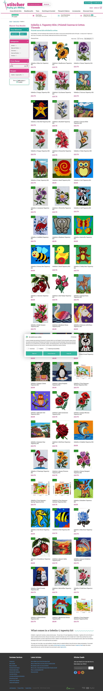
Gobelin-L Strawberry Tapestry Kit (40, 559)
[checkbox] (30, 349)
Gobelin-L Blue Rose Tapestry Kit (83, 530)
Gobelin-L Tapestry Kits (17, 74)
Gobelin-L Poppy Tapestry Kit (40, 92)
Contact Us (11, 661)
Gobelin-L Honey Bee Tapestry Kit (40, 267)
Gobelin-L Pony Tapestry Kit (40, 180)
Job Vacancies (12, 688)
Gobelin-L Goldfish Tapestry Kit (39, 237)
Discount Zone (88, 11)
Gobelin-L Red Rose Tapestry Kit (61, 442)
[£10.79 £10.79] (27, 64)
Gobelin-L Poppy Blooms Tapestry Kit (81, 413)
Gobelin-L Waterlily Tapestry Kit (61, 208)
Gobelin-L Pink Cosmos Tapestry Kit (38, 325)
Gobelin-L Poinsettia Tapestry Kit (61, 151)
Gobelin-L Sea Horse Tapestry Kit (40, 530)
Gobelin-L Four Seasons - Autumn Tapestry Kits (60, 501)
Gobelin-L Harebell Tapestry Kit (61, 122)
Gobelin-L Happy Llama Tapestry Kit (38, 384)
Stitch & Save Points (14, 669)
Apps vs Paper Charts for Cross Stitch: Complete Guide (43, 663)
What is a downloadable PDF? (37, 669)
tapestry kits (63, 647)
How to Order (12, 663)
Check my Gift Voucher (14, 680)
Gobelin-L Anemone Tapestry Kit (40, 208)
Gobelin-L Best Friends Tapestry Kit (38, 589)
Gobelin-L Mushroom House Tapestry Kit (61, 618)
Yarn (37, 11)
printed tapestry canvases (59, 645)
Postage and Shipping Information (16, 676)
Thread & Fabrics (64, 11)
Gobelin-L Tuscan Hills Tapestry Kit (81, 122)
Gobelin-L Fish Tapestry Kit (61, 529)
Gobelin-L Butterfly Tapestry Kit (83, 237)
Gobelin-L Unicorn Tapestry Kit (84, 92)
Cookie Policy (28, 688)
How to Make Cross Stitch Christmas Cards (40, 661)
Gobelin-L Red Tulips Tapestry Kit (61, 296)
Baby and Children (16, 48)
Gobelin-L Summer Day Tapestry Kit (38, 442)
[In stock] (40, 51)
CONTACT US (96, 7)
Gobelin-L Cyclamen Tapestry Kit (61, 93)
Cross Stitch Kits (15, 11)
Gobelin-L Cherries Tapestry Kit (39, 296)
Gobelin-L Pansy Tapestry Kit (83, 63)
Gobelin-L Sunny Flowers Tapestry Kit (60, 471)
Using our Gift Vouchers (14, 672)
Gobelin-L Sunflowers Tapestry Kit (62, 63)
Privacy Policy (21, 688)
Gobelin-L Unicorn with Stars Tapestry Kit (83, 325)
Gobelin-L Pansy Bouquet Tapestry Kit (82, 471)
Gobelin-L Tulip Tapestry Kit (83, 151)
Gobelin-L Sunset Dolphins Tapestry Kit (82, 559)
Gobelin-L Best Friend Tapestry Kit (83, 355)
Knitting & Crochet (48, 11)
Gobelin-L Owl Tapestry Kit (82, 180)
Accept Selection (51, 353)
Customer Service (13, 674)
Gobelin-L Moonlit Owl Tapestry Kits (38, 413)
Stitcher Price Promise (14, 667)
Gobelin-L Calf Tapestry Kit (82, 208)
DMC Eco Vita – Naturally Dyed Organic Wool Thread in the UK (44, 667)
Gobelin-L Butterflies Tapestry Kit (61, 589)
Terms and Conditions (14, 682)
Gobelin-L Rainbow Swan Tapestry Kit (60, 325)
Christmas (14, 50)
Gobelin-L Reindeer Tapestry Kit (83, 501)
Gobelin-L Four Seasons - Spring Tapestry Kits (38, 501)
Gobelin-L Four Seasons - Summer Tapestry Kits (81, 618)
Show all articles (34, 672)
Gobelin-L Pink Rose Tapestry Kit (83, 589)
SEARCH (46, 4)
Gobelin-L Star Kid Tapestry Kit (41, 121)
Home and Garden (16, 53)
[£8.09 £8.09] (11, 64)
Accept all (69, 353)
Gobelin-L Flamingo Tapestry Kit (40, 471)
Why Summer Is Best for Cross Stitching (39, 665)
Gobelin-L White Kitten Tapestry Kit (38, 618)
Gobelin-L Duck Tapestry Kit (61, 266)
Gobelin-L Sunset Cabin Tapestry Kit (59, 559)
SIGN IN (91, 7)
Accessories (76, 11)
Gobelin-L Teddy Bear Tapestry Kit (83, 267)
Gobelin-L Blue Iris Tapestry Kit (39, 63)
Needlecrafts (28, 11)
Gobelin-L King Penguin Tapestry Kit (59, 384)
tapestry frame (79, 645)
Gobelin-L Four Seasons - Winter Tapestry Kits (81, 384)
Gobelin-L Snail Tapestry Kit (61, 180)
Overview (74, 337)
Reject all (34, 353)
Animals (14, 45)
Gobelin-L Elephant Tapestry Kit (61, 237)
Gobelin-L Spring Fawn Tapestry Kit (81, 296)
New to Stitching (13, 665)
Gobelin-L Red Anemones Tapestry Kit (60, 413)
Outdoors (14, 55)
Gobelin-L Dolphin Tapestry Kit (83, 442)
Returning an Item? (13, 678)
